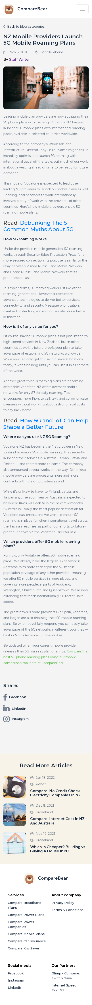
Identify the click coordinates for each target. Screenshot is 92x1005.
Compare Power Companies (21, 924)
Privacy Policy (63, 903)
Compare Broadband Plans (24, 905)
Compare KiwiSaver (23, 948)
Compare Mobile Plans (26, 934)
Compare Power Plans (26, 915)
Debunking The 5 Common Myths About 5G (38, 226)
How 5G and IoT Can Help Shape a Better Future (45, 423)
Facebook (16, 973)
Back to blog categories (25, 27)
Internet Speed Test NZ (64, 987)
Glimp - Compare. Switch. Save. (66, 975)
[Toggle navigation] (82, 8)
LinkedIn (15, 988)
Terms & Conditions (68, 910)
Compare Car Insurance (27, 941)
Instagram (16, 980)
